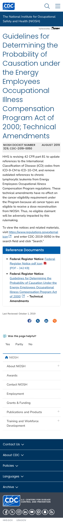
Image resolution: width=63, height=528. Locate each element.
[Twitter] (12, 512)
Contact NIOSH (17, 384)
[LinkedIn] (25, 512)
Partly (19, 344)
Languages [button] (11, 476)
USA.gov (21, 520)
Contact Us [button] (12, 444)
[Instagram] (19, 512)
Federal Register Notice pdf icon (32, 263)
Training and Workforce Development (23, 423)
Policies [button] (9, 465)
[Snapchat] (45, 512)
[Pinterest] (38, 512)
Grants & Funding (19, 403)
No (30, 344)
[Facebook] (6, 512)
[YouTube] (32, 512)
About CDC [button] (11, 455)
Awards (12, 375)
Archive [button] (9, 487)
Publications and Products (24, 412)
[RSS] (51, 512)
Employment (15, 394)
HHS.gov (8, 520)
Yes (8, 344)
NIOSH (13, 357)
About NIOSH (16, 366)
